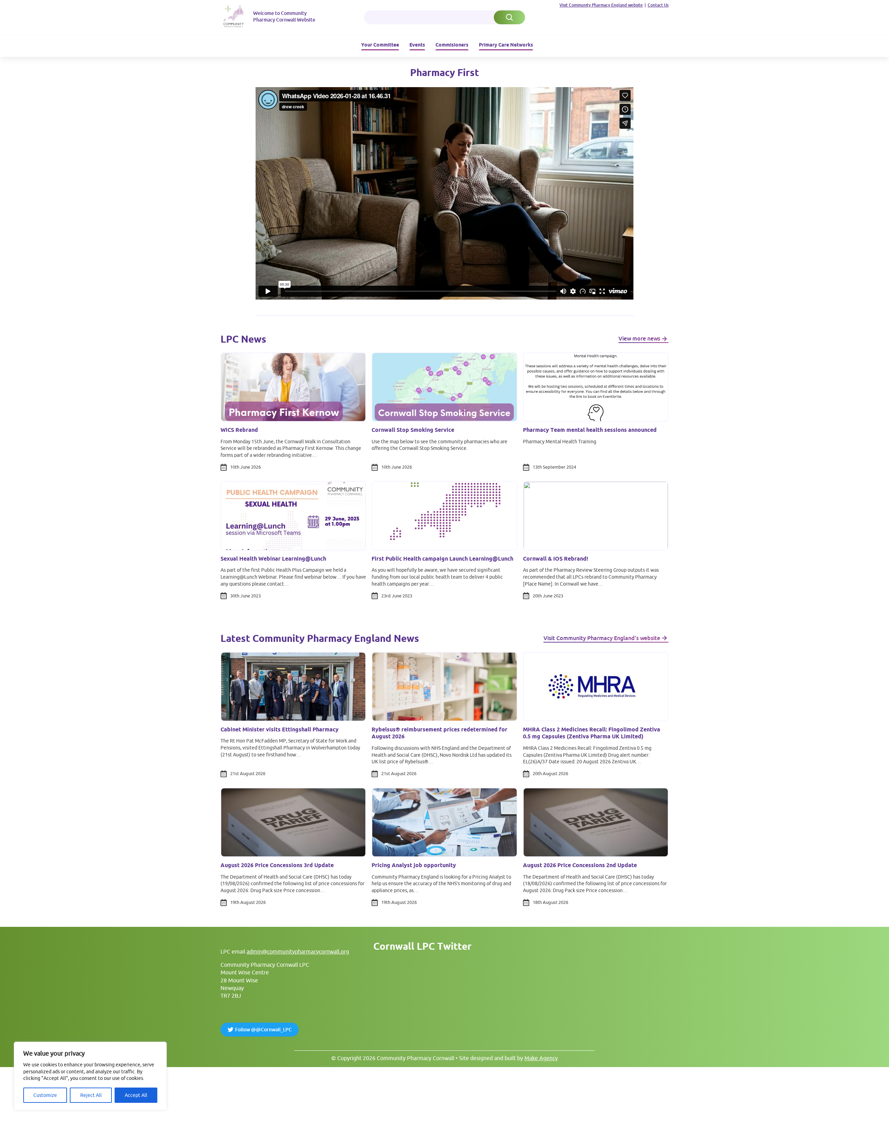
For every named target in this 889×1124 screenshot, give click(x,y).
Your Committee (380, 45)
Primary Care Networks (506, 45)
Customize (45, 1095)
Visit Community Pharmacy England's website (601, 638)
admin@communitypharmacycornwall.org (298, 951)
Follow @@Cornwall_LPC (263, 1029)
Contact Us (658, 5)
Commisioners (451, 45)
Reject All (91, 1095)
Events (417, 45)
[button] (509, 17)
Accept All (136, 1095)
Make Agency (541, 1058)
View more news (639, 338)
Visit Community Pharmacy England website (601, 5)
